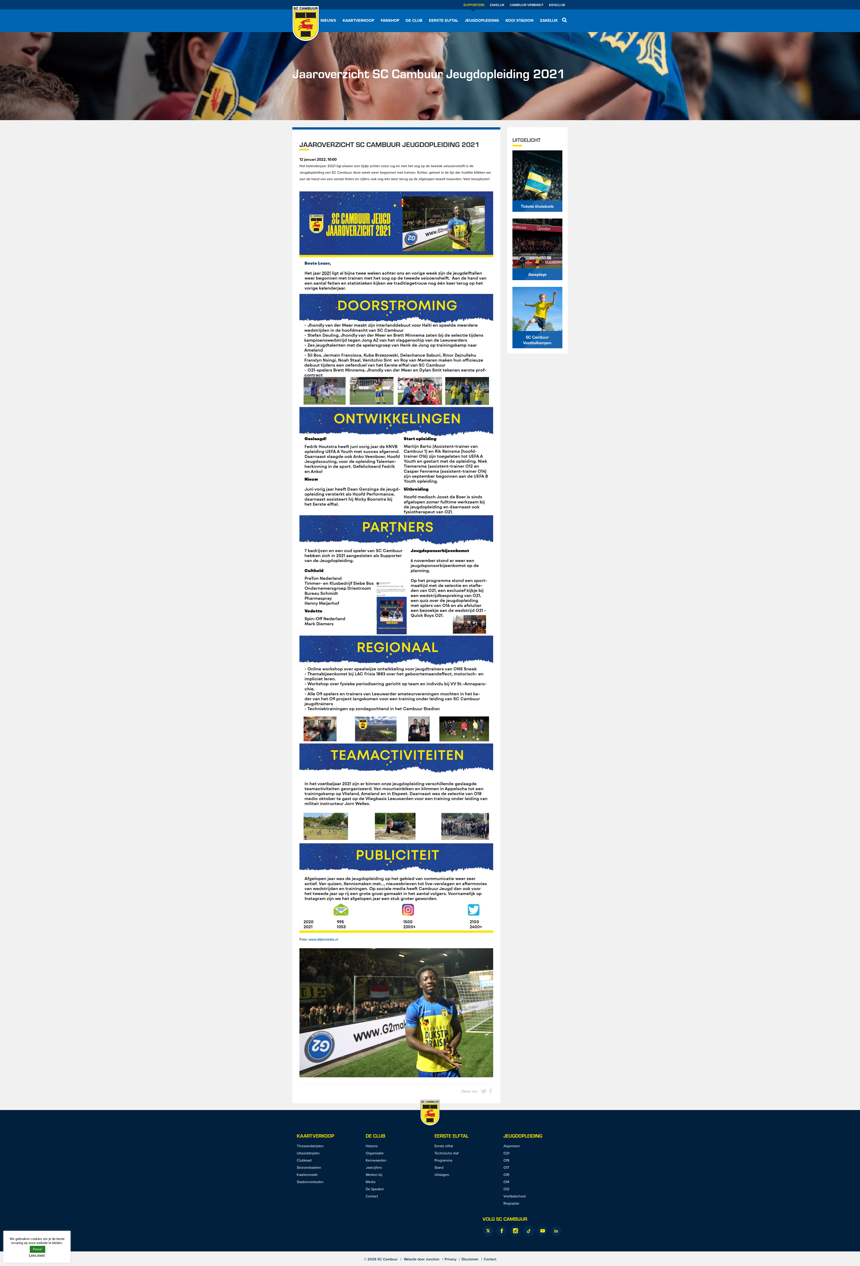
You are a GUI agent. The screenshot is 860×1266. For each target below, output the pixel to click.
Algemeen (511, 1145)
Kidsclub (557, 4)
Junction (432, 1259)
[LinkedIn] (556, 1230)
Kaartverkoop (358, 20)
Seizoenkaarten (309, 1167)
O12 (506, 1188)
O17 (506, 1167)
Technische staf (446, 1153)
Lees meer (37, 1255)
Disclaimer (470, 1259)
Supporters (473, 4)
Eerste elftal (443, 20)
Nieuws (328, 20)
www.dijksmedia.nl (323, 939)
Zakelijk (497, 4)
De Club (414, 20)
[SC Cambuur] (305, 23)
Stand (438, 1167)
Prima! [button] (37, 1249)
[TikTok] (528, 1230)
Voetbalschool (514, 1196)
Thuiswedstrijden (310, 1145)
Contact (372, 1196)
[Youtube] (542, 1230)
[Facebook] (501, 1230)
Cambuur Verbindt (527, 4)
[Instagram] (515, 1230)
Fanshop (390, 20)
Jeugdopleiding (482, 20)
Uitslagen (441, 1174)
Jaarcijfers (374, 1167)
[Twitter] (488, 1230)
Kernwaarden (376, 1160)
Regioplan (511, 1203)
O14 (506, 1181)
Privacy (450, 1259)
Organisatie (375, 1153)
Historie (372, 1145)
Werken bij (374, 1174)
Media (370, 1181)
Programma (443, 1160)
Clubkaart (304, 1160)
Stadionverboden (310, 1181)
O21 (506, 1153)
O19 (506, 1160)
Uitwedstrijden (308, 1153)
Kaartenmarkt (307, 1174)
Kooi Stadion (519, 20)
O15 (506, 1174)
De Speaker (375, 1188)
